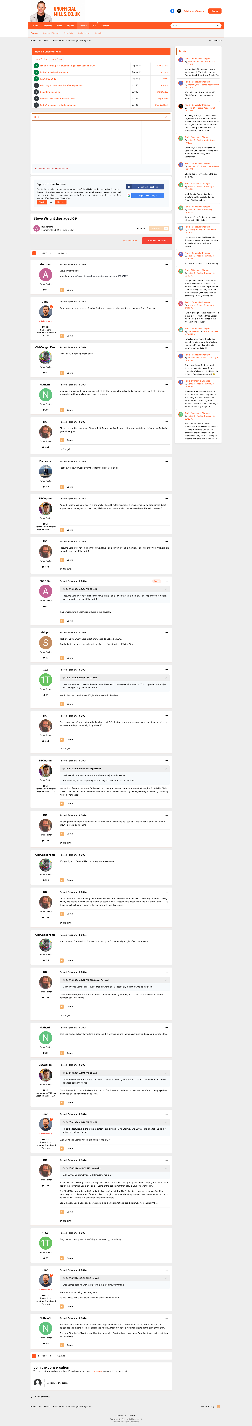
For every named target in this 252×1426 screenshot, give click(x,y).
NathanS (45, 384)
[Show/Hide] (165, 117)
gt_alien (153, 132)
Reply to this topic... (59, 1383)
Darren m (45, 461)
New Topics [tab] (41, 59)
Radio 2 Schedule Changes (197, 137)
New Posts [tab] (57, 59)
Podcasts (48, 25)
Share (142, 228)
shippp (45, 632)
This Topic (207, 25)
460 (47, 487)
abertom (164, 72)
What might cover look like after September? (61, 85)
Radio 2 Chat (68, 230)
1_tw (45, 669)
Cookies (132, 1415)
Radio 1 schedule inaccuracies (55, 72)
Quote (69, 290)
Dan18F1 (191, 384)
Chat (95, 24)
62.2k (46, 327)
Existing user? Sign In (194, 11)
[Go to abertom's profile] (36, 228)
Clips (59, 25)
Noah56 (191, 61)
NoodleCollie (162, 65)
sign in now (96, 1371)
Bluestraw (44, 129)
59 (46, 695)
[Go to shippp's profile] (45, 642)
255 (47, 372)
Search (98, 33)
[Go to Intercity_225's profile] (180, 83)
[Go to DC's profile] (45, 432)
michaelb (154, 141)
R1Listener (154, 150)
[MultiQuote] (62, 290)
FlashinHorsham (47, 139)
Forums (83, 25)
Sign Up (214, 11)
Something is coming (50, 92)
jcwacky (153, 123)
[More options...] (167, 264)
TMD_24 (191, 108)
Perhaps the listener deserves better (58, 98)
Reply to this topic (157, 240)
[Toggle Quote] (64, 589)
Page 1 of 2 (61, 253)
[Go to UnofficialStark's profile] (180, 329)
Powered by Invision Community (126, 1422)
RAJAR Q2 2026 (48, 79)
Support (70, 25)
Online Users (84, 33)
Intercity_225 (162, 92)
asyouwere (163, 98)
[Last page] (50, 253)
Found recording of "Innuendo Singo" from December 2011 (68, 65)
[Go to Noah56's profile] (180, 59)
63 (46, 658)
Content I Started (50, 33)
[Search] (218, 25)
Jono (45, 301)
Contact (105, 25)
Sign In (42, 202)
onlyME (164, 79)
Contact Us (121, 1415)
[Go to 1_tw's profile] (45, 679)
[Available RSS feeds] (219, 1407)
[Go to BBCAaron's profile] (45, 508)
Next (44, 253)
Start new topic (130, 240)
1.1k (46, 524)
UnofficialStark (161, 105)
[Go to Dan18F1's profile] (180, 382)
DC (45, 421)
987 (47, 290)
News (35, 25)
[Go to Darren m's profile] (45, 471)
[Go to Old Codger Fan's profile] (45, 357)
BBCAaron (45, 498)
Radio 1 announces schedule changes (58, 105)
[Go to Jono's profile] (45, 311)
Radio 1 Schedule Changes (197, 58)
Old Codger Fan (45, 347)
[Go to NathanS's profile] (45, 394)
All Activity (68, 33)
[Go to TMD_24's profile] (180, 106)
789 (47, 410)
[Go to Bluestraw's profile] (180, 228)
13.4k (46, 447)
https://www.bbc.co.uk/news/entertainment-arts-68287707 (99, 276)
